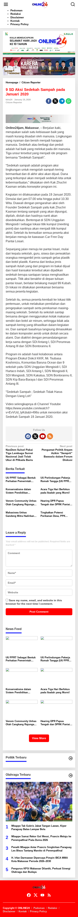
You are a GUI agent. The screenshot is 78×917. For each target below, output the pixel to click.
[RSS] (50, 436)
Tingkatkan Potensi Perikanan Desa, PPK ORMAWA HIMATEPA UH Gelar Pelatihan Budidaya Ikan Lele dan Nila (55, 514)
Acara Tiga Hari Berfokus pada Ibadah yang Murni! (55, 491)
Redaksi (52, 908)
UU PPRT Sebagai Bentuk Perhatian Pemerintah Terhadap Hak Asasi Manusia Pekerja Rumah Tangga (21, 479)
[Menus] (6, 4)
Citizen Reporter (14, 102)
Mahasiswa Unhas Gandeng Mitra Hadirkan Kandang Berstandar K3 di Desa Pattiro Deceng (21, 514)
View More (39, 738)
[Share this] (48, 101)
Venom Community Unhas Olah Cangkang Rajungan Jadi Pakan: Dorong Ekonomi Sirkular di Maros (21, 502)
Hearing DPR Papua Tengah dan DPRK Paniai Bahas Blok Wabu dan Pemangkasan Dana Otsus (56, 502)
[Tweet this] (55, 101)
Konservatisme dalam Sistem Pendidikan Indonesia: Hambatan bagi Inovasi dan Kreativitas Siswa (21, 491)
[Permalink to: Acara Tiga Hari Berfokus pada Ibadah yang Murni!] (57, 677)
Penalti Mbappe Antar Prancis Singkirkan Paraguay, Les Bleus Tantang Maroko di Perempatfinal (41, 849)
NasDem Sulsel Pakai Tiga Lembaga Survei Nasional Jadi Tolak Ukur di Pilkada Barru (19, 453)
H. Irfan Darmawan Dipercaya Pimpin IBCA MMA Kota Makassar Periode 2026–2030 (39, 859)
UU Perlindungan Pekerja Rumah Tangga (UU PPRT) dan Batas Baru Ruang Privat (56, 479)
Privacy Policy (38, 911)
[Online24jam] (40, 4)
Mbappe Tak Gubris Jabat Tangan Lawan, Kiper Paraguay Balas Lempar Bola (38, 827)
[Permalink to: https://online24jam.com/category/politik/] (70, 758)
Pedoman (39, 908)
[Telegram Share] (62, 101)
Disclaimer (9, 911)
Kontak (23, 911)
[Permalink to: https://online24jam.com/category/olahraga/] (70, 775)
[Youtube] (42, 436)
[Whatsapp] (68, 101)
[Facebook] (28, 436)
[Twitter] (35, 436)
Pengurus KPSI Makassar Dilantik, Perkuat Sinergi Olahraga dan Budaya (40, 870)
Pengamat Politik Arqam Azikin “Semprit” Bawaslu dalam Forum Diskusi (57, 453)
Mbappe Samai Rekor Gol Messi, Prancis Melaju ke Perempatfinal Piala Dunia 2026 (41, 838)
